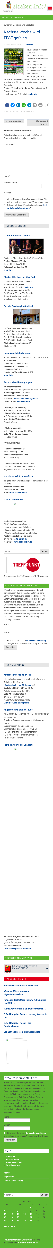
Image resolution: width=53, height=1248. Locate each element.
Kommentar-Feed (14, 1162)
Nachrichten (28, 112)
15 (31, 1214)
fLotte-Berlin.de (20, 539)
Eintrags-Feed (12, 1159)
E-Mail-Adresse (11, 182)
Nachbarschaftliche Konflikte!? (19, 476)
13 (18, 1214)
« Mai (6, 1226)
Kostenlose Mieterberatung (17, 353)
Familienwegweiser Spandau (18, 745)
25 (5, 1220)
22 (31, 1217)
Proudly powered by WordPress (18, 1240)
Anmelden (10, 1156)
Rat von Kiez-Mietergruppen (18, 382)
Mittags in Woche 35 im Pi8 (17, 674)
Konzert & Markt (16, 121)
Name (7, 176)
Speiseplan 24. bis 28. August (18, 685)
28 (24, 1220)
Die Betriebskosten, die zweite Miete (23, 1032)
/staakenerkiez (23, 401)
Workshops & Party (42, 122)
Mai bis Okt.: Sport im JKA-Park (19, 277)
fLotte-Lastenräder (13, 499)
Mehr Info (8, 270)
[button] (7, 105)
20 (18, 1217)
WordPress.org (13, 1165)
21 (24, 1217)
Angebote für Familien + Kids (18, 709)
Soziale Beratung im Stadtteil (18, 306)
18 (5, 1217)
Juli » (12, 1226)
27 (18, 1220)
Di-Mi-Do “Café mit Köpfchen (16, 703)
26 (11, 1220)
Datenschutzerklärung (36, 640)
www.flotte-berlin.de (23, 542)
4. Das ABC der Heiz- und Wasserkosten (25, 1008)
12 (11, 1214)
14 (24, 1214)
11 (5, 1214)
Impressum (9, 1176)
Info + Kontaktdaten (18, 492)
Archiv (6, 1173)
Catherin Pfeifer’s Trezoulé (17, 235)
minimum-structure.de (28, 1243)
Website (7, 193)
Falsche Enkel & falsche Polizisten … (23, 985)
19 (11, 1217)
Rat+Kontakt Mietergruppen (26, 398)
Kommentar (9, 144)
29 (31, 1220)
